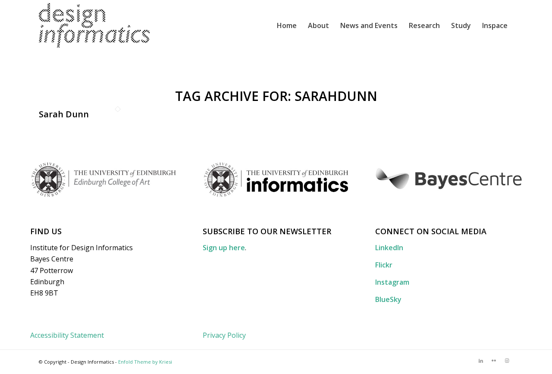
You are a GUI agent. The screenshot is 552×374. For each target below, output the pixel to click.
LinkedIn (389, 247)
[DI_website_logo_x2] (94, 25)
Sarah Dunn (64, 114)
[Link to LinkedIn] (480, 360)
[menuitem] (286, 25)
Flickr (383, 265)
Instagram (392, 282)
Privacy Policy (224, 335)
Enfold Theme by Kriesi (145, 361)
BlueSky (388, 299)
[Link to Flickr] (493, 360)
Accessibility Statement (67, 335)
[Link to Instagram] (506, 360)
